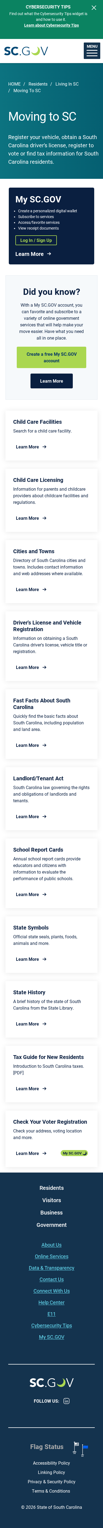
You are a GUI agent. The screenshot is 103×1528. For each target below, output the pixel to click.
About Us (51, 1244)
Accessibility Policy (51, 1463)
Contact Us (52, 1279)
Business (51, 1212)
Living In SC (67, 84)
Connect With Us (52, 1290)
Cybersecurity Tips (51, 1325)
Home (14, 84)
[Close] (94, 7)
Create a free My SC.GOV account (52, 357)
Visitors (51, 1200)
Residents (38, 84)
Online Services (51, 1256)
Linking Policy (51, 1472)
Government (52, 1224)
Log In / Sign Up (36, 240)
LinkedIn (66, 1401)
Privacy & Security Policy (52, 1481)
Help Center (51, 1302)
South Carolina (26, 51)
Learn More (29, 253)
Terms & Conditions (51, 1491)
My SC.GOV (72, 1153)
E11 (52, 1313)
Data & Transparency (51, 1267)
